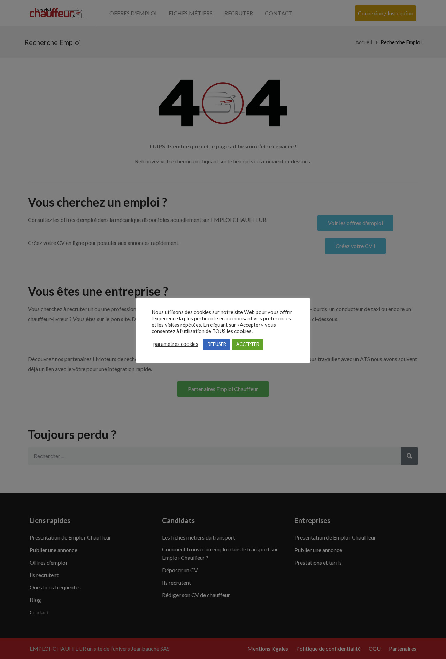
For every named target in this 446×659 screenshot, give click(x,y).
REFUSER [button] (217, 344)
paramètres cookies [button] (175, 344)
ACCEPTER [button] (247, 344)
